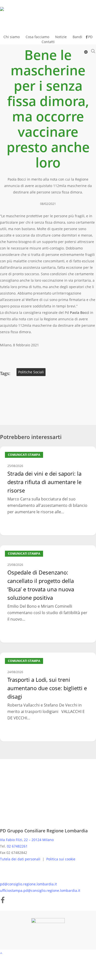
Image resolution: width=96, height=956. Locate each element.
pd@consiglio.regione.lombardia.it (28, 884)
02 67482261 (17, 846)
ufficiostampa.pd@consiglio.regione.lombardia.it (40, 890)
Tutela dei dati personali (20, 859)
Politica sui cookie (60, 859)
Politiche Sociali (31, 372)
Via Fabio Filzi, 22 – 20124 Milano (27, 839)
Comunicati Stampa (24, 455)
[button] (48, 953)
